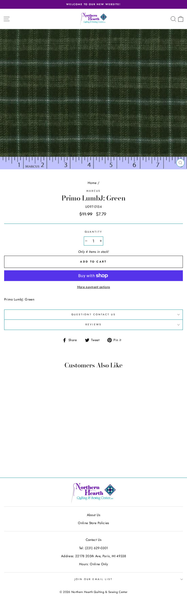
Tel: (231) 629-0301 (93, 547)
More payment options (93, 286)
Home (92, 182)
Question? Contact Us (93, 314)
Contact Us (93, 539)
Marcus (93, 191)
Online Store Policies (93, 522)
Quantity (93, 232)
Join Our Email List (93, 579)
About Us (93, 514)
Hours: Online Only (93, 564)
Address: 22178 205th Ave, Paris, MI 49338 (93, 556)
